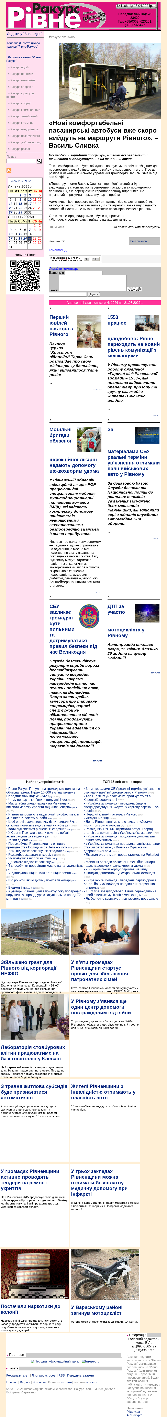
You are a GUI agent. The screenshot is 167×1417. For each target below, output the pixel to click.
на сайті (66, 1382)
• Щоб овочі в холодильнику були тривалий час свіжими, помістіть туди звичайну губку (41, 823)
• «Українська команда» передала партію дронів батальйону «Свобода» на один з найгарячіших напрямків (120, 884)
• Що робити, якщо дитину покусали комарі (38, 880)
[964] (64, 800)
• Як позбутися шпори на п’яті (28, 858)
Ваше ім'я (56, 272)
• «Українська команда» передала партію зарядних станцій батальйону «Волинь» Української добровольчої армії (122, 847)
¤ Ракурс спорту (19, 103)
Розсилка (39, 1382)
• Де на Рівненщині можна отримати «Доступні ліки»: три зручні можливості (119, 823)
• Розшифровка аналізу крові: (28, 854)
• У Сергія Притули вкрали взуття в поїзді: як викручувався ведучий (37, 834)
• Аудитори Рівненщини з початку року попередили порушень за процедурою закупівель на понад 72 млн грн (44, 894)
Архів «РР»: (21, 181)
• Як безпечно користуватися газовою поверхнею (121, 898)
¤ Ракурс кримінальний (24, 109)
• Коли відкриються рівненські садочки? (36, 829)
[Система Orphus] (75, 261)
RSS (61, 1375)
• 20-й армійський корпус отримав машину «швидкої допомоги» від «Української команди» (119, 871)
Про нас (12, 1382)
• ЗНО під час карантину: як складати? (35, 851)
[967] (54, 862)
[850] (54, 859)
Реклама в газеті (17, 1375)
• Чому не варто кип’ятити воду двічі (33, 799)
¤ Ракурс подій (18, 67)
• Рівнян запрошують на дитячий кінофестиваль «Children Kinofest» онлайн (42, 816)
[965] (75, 807)
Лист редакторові (44, 1375)
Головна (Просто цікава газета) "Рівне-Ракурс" (23, 44)
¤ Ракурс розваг (19, 148)
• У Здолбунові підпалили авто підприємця (38, 873)
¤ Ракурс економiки (21, 80)
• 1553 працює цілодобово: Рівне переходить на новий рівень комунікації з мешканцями (120, 893)
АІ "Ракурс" (134, 1415)
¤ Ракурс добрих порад (24, 142)
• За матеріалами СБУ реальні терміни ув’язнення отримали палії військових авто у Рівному (122, 790)
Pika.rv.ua (133, 1411)
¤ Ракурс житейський (22, 116)
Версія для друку (138, 241)
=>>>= (97, 389)
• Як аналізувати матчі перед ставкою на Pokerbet (121, 854)
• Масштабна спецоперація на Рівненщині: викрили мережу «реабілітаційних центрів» (39, 805)
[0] (50, 796)
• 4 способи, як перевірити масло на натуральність (44, 865)
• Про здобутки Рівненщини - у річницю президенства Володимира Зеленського (36, 845)
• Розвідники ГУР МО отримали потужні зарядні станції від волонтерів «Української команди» (119, 830)
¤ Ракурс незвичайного (24, 135)
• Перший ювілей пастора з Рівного (110, 814)
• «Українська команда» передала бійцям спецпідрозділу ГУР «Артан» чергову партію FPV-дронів (121, 807)
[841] (54, 855)
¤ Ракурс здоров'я (20, 86)
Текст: (53, 290)
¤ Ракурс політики (20, 73)
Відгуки (25, 1382)
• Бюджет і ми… (18, 887)
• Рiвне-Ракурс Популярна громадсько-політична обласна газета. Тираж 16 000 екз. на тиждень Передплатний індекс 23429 (43, 792)
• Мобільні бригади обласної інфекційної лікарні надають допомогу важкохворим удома (120, 863)
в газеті (91, 1382)
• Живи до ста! (17, 840)
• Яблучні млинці (96, 818)
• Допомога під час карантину (28, 862)
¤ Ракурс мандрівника (23, 129)
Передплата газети (80, 1375)
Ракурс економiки (63, 37)
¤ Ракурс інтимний (20, 122)
